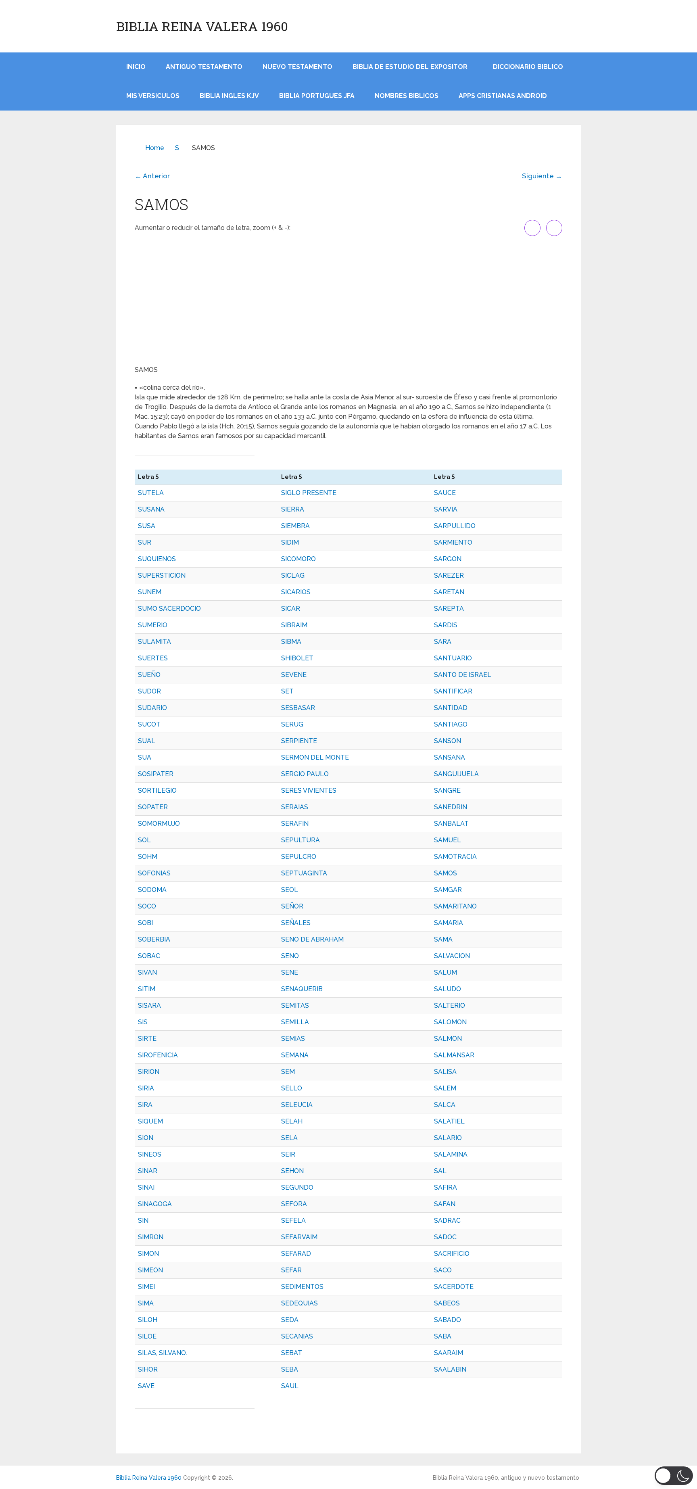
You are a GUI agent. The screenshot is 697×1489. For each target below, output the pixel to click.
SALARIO (448, 1138)
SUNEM (149, 592)
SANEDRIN (450, 807)
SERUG (292, 724)
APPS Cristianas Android (503, 96)
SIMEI (146, 1287)
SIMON (148, 1253)
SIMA (146, 1303)
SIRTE (147, 1038)
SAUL (289, 1386)
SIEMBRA (295, 526)
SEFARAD (296, 1253)
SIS (143, 1022)
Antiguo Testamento (204, 67)
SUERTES (153, 658)
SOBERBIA (154, 939)
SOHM (147, 856)
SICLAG (293, 575)
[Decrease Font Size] (554, 228)
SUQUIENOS (157, 559)
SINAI (146, 1187)
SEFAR (291, 1270)
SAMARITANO (455, 906)
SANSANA (449, 757)
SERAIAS (294, 807)
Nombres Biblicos (406, 96)
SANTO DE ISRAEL (462, 675)
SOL (144, 840)
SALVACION (452, 956)
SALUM (445, 972)
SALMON (448, 1038)
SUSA (146, 526)
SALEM (445, 1088)
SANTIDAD (450, 708)
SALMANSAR (454, 1055)
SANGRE (447, 790)
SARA (442, 641)
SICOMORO (298, 559)
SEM (288, 1072)
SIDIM (290, 542)
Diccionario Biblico (528, 67)
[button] (674, 1475)
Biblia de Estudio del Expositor (410, 67)
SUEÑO (149, 675)
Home (154, 148)
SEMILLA (295, 1022)
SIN (143, 1220)
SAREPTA (449, 608)
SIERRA (292, 509)
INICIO (136, 67)
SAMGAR (448, 890)
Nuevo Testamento (297, 67)
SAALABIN (450, 1369)
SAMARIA (448, 923)
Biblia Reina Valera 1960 (202, 26)
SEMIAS (293, 1038)
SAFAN (444, 1204)
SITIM (146, 989)
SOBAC (149, 956)
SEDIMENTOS (302, 1287)
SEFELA (293, 1220)
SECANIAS (297, 1336)
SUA (144, 757)
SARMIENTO (453, 542)
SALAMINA (450, 1154)
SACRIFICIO (452, 1253)
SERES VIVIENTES (308, 790)
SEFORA (294, 1204)
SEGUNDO (297, 1187)
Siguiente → (542, 176)
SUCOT (149, 724)
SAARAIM (448, 1353)
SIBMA (291, 641)
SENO (290, 956)
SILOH (147, 1320)
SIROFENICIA (158, 1055)
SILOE (147, 1336)
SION (145, 1138)
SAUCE (445, 493)
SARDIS (445, 625)
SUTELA (151, 493)
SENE (289, 972)
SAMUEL (447, 840)
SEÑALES (296, 923)
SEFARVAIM (299, 1237)
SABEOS (447, 1303)
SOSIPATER (155, 774)
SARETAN (449, 592)
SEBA (289, 1369)
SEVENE (294, 675)
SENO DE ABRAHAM (312, 939)
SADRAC (447, 1220)
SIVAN (147, 972)
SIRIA (146, 1088)
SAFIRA (445, 1187)
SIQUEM (150, 1121)
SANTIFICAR (453, 691)
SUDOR (149, 691)
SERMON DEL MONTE (315, 757)
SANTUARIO (453, 658)
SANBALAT (451, 823)
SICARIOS (296, 592)
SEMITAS (295, 1005)
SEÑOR (292, 906)
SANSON (447, 741)
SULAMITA (154, 641)
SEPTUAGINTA (304, 873)
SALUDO (447, 989)
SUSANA (151, 509)
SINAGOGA (155, 1204)
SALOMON (450, 1022)
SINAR (147, 1171)
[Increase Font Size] (532, 228)
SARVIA (445, 509)
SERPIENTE (299, 741)
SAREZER (449, 575)
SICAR (290, 608)
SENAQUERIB (302, 989)
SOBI (145, 923)
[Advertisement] (348, 300)
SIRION (148, 1072)
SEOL (289, 890)
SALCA (444, 1105)
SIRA (145, 1105)
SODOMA (152, 890)
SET (287, 691)
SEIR (288, 1154)
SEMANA (295, 1055)
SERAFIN (295, 823)
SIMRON (150, 1237)
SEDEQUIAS (299, 1303)
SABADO (447, 1320)
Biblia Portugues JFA (317, 96)
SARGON (447, 559)
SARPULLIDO (455, 526)
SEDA (289, 1320)
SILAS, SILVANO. (162, 1353)
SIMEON (150, 1270)
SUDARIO (152, 708)
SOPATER (153, 807)
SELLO (291, 1088)
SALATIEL (449, 1121)
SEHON (292, 1171)
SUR (144, 542)
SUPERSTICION (162, 575)
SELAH (292, 1121)
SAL (440, 1171)
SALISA (445, 1072)
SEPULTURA (300, 840)
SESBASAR (298, 708)
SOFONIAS (154, 873)
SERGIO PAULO (305, 774)
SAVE (146, 1386)
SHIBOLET (297, 658)
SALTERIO (449, 1005)
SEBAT (291, 1353)
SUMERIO (152, 625)
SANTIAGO (450, 724)
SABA (442, 1336)
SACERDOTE (454, 1287)
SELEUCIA (297, 1105)
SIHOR (148, 1369)
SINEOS (149, 1154)
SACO (443, 1270)
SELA (289, 1138)
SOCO (147, 906)
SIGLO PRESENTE (308, 493)
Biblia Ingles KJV (229, 96)
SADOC (445, 1237)
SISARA (149, 1005)
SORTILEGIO (157, 790)
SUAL (146, 741)
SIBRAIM (294, 625)
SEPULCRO (298, 856)
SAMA (443, 939)
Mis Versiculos (152, 96)
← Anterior (152, 176)
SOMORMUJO (159, 823)
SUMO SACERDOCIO (169, 608)
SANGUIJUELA (456, 774)
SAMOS (445, 873)
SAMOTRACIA (455, 856)
